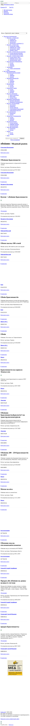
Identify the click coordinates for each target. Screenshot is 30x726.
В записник (4, 156)
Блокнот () (4, 7)
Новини (6, 11)
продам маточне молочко (16, 54)
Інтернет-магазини (15, 100)
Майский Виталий (6, 230)
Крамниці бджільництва (16, 102)
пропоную (12, 106)
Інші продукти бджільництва (14, 61)
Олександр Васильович (7, 147)
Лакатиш (3, 400)
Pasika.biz (3, 712)
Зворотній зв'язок (8, 14)
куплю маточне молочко (16, 53)
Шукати (22, 138)
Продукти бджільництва (10, 36)
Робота (8, 131)
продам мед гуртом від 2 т (17, 43)
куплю (11, 63)
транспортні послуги (15, 110)
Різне (8, 70)
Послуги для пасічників (13, 103)
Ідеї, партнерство (11, 111)
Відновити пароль (9, 4)
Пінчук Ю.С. (4, 321)
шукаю (11, 114)
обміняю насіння (14, 124)
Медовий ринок (8, 10)
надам (11, 132)
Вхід (2, 4)
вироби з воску (14, 50)
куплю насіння (14, 123)
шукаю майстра (14, 107)
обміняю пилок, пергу (15, 58)
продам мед (13, 42)
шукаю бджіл (13, 98)
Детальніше (4, 211)
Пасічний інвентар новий (13, 72)
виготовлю (13, 104)
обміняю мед (13, 40)
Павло (2, 357)
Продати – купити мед (13, 37)
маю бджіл (12, 96)
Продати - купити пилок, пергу (15, 56)
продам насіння (14, 125)
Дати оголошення (15, 139)
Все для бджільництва (9, 71)
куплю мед (13, 39)
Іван (2, 284)
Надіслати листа (5, 152)
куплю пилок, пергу (15, 57)
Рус (12, 7)
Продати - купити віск (13, 44)
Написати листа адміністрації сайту (10, 719)
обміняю (12, 65)
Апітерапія (9, 67)
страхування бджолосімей (16, 109)
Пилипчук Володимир (7, 184)
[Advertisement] (8, 24)
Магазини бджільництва (13, 99)
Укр (10, 7)
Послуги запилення (12, 93)
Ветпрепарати (10, 84)
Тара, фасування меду (12, 127)
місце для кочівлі (14, 95)
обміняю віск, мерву (15, 47)
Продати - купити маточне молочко (16, 51)
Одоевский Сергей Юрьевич (8, 614)
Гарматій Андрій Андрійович (9, 568)
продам (12, 64)
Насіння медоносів (12, 121)
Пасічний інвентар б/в (12, 78)
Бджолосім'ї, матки (12, 88)
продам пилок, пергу (15, 60)
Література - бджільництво (14, 116)
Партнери (6, 12)
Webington (11, 724)
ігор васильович (5, 530)
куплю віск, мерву (14, 46)
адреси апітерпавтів (15, 68)
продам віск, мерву (15, 49)
